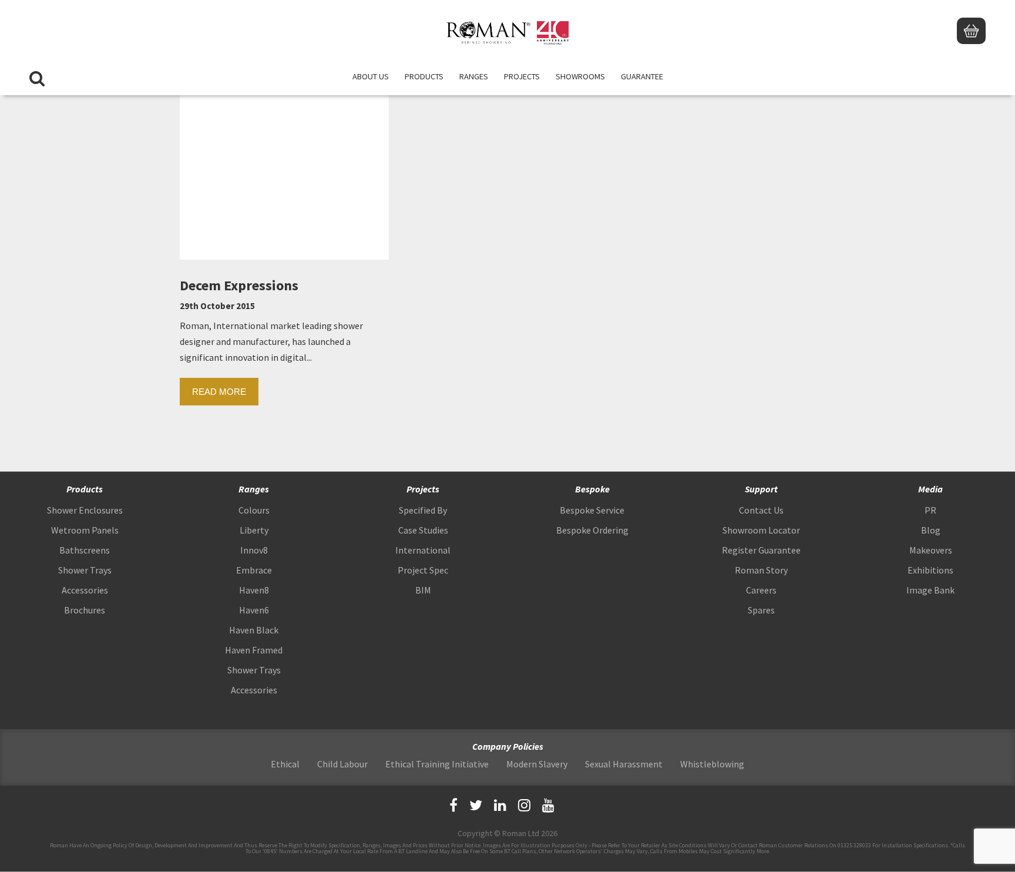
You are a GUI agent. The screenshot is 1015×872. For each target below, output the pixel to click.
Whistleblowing (712, 764)
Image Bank (930, 590)
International (423, 550)
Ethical (285, 764)
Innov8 (254, 550)
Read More (219, 392)
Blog (930, 530)
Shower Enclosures (85, 510)
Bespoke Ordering (592, 530)
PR (930, 510)
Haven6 (254, 610)
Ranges (473, 76)
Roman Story (761, 570)
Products (424, 76)
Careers (761, 590)
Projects (522, 76)
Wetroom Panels (85, 530)
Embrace (254, 570)
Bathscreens (84, 550)
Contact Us (761, 510)
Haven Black (253, 630)
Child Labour (342, 764)
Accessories (85, 590)
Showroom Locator (761, 530)
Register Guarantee (761, 550)
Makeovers (930, 550)
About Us (370, 76)
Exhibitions (930, 570)
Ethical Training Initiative (437, 764)
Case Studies (423, 530)
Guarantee (642, 76)
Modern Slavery (536, 764)
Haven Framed (254, 650)
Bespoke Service (592, 510)
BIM (423, 590)
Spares (761, 610)
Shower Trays (85, 570)
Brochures (84, 610)
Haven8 (254, 590)
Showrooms (580, 76)
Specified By (423, 510)
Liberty (254, 530)
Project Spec (423, 570)
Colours (254, 510)
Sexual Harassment (624, 764)
